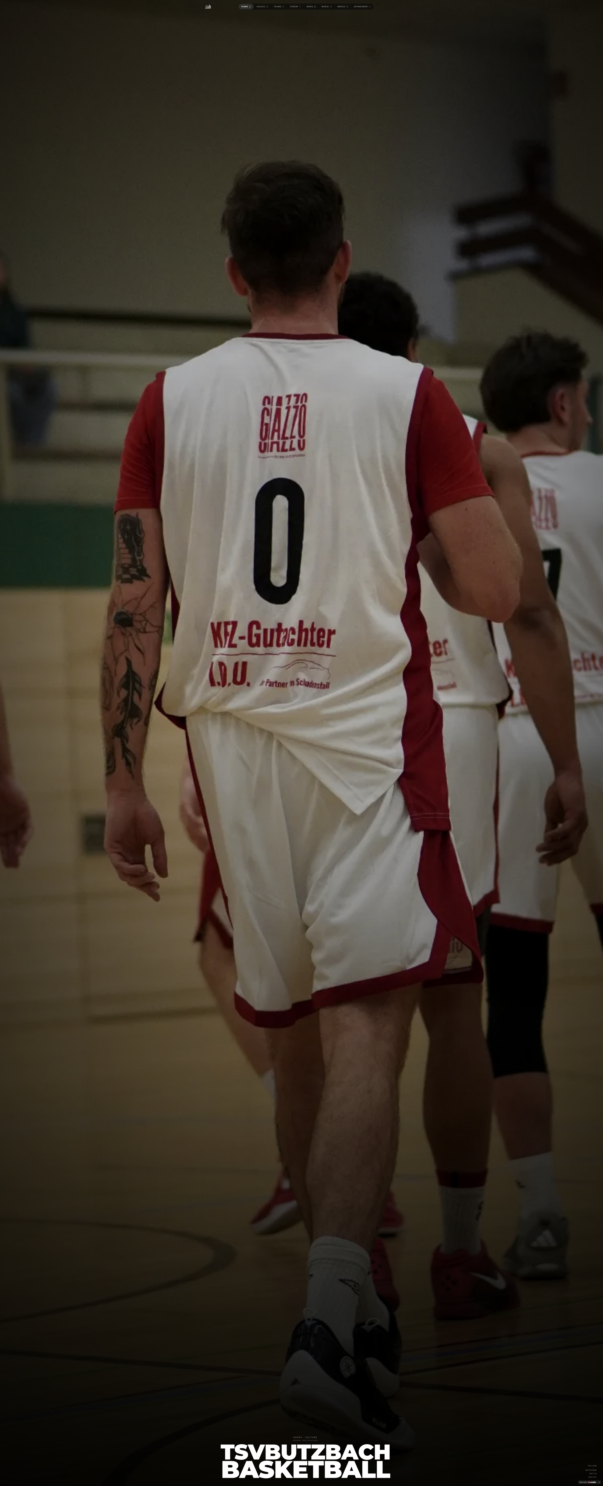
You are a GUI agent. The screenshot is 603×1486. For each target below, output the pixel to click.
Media (325, 6)
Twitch (593, 1473)
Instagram (591, 1470)
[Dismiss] (599, 1482)
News (310, 6)
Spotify (592, 1477)
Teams (278, 6)
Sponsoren (361, 6)
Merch (341, 6)
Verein (294, 6)
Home (244, 6)
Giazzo (261, 6)
